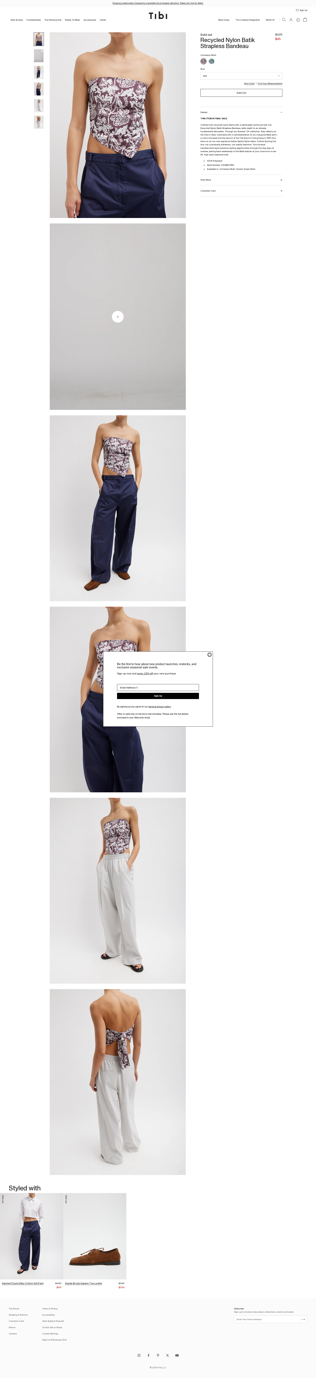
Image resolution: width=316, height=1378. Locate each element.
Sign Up (158, 696)
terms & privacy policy (159, 706)
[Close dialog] (209, 655)
